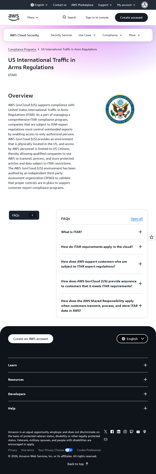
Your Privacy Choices (51, 450)
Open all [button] (137, 219)
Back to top (75, 464)
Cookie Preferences (89, 450)
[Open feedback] (151, 237)
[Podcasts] (144, 432)
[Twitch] (131, 432)
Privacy (12, 450)
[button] (131, 17)
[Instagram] (125, 432)
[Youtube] (138, 432)
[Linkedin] (118, 432)
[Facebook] (112, 432)
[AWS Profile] (144, 5)
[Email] (105, 440)
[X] (105, 432)
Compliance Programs (22, 49)
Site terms (27, 450)
